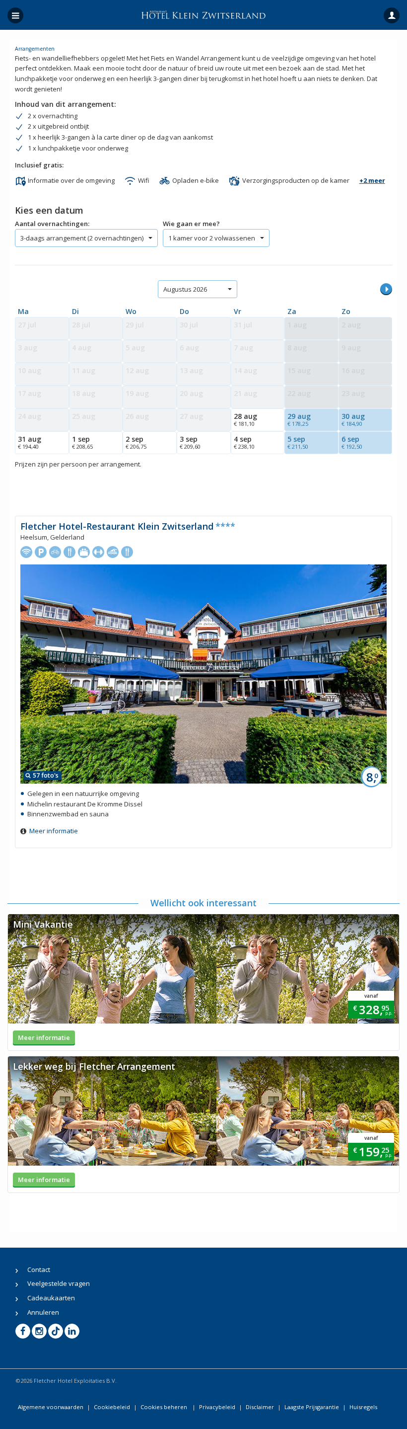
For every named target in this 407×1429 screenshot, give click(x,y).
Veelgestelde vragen (58, 1283)
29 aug (299, 419)
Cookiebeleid (112, 1407)
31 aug (29, 442)
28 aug (245, 419)
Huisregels (363, 1407)
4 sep (244, 442)
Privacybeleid (217, 1407)
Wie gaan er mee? (191, 223)
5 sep (297, 442)
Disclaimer (260, 1407)
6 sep (351, 442)
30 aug (353, 419)
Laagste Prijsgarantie (311, 1407)
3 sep (190, 442)
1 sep (82, 442)
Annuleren (43, 1312)
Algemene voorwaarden (50, 1407)
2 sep (136, 442)
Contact (38, 1269)
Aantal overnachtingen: (52, 223)
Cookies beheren (164, 1407)
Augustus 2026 (185, 289)
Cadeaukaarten (51, 1297)
